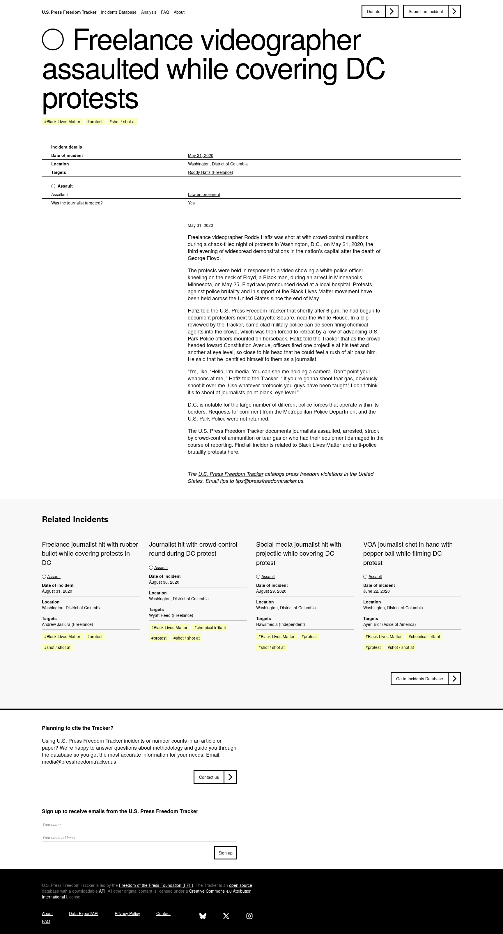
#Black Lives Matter (62, 121)
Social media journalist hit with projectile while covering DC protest (298, 553)
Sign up (226, 853)
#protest (94, 121)
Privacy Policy (127, 913)
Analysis (148, 12)
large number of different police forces (284, 404)
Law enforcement (204, 194)
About (179, 12)
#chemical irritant (210, 627)
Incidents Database (119, 12)
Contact (163, 913)
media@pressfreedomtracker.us (79, 761)
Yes (191, 203)
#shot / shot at (122, 121)
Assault (65, 186)
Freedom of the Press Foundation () (156, 885)
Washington (199, 164)
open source (240, 885)
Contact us (209, 777)
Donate (373, 11)
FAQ (165, 12)
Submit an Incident (426, 11)
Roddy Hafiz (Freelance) (210, 172)
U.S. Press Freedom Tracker (69, 12)
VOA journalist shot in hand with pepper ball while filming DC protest (408, 553)
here (233, 451)
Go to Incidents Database (419, 678)
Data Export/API (83, 913)
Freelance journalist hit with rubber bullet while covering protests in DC (90, 553)
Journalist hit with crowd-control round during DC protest (193, 548)
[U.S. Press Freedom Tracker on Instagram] (249, 916)
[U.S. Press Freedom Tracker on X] (226, 916)
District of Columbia (230, 164)
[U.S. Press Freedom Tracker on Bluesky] (202, 916)
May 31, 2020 (200, 155)
